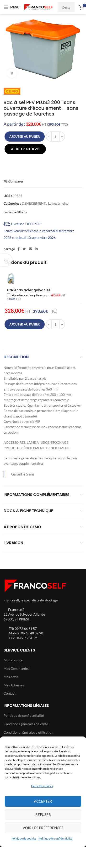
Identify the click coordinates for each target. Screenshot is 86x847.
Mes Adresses (14, 685)
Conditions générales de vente (26, 724)
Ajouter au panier (24, 136)
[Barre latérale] (6, 260)
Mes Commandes (16, 668)
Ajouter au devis (25, 149)
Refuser (43, 814)
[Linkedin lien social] (36, 249)
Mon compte (13, 660)
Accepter (43, 801)
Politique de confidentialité (55, 838)
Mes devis (11, 677)
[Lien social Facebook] (18, 249)
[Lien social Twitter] (24, 249)
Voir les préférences (43, 828)
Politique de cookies (23, 838)
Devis (66, 7)
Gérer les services (42, 786)
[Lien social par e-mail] (30, 249)
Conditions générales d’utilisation (28, 732)
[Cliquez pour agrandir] (12, 73)
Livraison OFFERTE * (26, 224)
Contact (10, 693)
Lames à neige (58, 203)
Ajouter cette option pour (36, 296)
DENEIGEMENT (34, 203)
